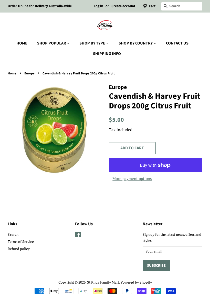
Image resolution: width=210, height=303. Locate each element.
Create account (123, 6)
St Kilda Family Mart (103, 282)
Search (13, 234)
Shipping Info (107, 54)
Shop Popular (52, 43)
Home (21, 43)
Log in (98, 6)
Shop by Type (92, 43)
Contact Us (177, 43)
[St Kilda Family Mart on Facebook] (78, 235)
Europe (29, 73)
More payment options (132, 178)
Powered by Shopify (136, 282)
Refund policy (19, 248)
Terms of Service (21, 241)
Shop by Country (136, 43)
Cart (152, 6)
